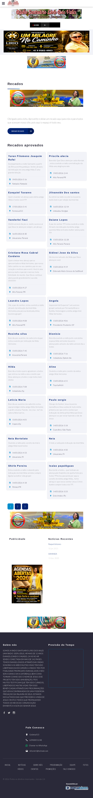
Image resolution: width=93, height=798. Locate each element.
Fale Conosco (69, 769)
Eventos (34, 769)
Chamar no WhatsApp (38, 745)
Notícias (22, 764)
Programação (56, 764)
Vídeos (20, 769)
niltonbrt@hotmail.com (38, 751)
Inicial (8, 764)
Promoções (51, 769)
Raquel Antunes (54, 544)
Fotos (85, 764)
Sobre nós (38, 764)
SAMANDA (52, 554)
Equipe (73, 764)
